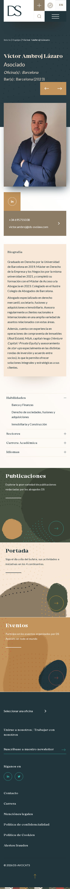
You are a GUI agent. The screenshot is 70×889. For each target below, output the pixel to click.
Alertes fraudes (16, 846)
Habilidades (16, 398)
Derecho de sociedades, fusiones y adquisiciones (33, 414)
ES (61, 5)
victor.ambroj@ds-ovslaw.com (28, 227)
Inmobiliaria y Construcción (29, 424)
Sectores (13, 434)
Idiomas (12, 452)
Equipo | (17, 40)
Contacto (11, 793)
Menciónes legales (18, 814)
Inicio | (8, 40)
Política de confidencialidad (26, 825)
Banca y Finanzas (22, 405)
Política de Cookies (19, 835)
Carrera (10, 804)
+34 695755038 (19, 219)
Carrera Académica (21, 443)
